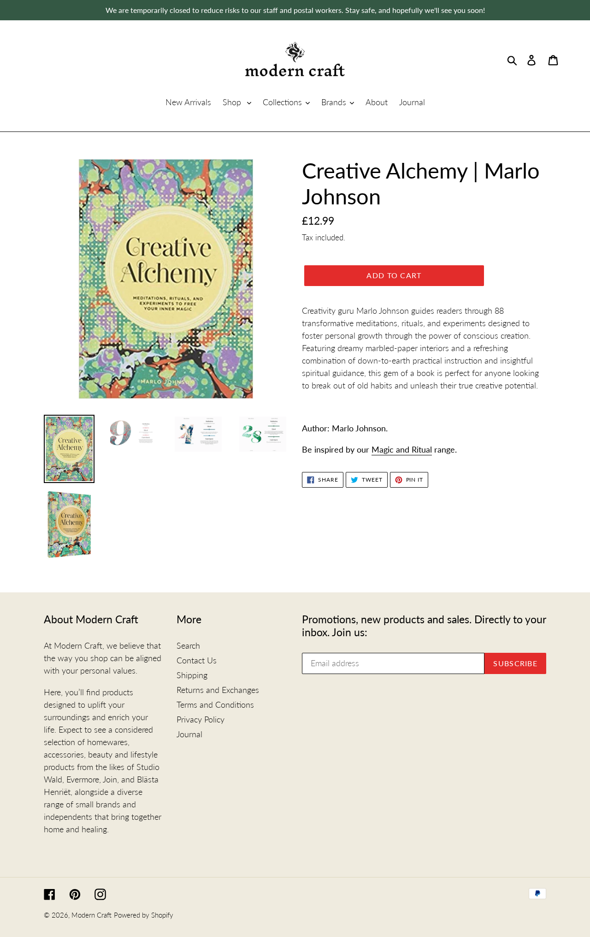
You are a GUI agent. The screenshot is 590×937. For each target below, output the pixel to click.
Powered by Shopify (143, 915)
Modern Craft (91, 915)
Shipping (192, 675)
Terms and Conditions (215, 704)
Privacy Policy (200, 719)
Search (188, 645)
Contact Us (197, 660)
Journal (189, 734)
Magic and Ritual (402, 449)
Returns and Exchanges (218, 690)
